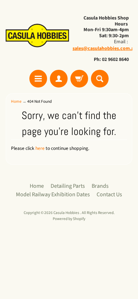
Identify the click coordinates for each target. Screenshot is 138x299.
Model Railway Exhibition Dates (53, 194)
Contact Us (109, 194)
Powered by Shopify (69, 218)
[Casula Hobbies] (37, 36)
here (40, 148)
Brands (100, 186)
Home (16, 101)
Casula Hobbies (66, 212)
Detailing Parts (68, 186)
